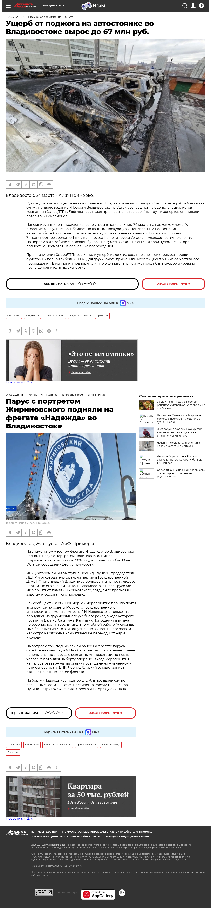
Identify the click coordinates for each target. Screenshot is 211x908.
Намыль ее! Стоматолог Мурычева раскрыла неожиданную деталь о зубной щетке (179, 419)
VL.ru (9, 174)
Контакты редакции (44, 831)
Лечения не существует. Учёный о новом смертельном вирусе (178, 444)
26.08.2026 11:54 (15, 394)
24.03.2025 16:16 (15, 16)
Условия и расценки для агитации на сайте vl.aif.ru (65, 836)
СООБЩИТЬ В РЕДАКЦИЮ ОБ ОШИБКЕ (127, 836)
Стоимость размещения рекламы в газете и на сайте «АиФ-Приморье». (108, 831)
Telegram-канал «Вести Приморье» (28, 522)
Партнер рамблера (67, 892)
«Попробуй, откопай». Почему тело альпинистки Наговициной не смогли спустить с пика (180, 432)
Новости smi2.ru (19, 382)
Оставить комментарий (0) (174, 284)
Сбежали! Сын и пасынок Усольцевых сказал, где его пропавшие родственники (181, 473)
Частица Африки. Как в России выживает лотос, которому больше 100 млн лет (179, 459)
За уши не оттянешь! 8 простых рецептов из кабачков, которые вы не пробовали (181, 405)
